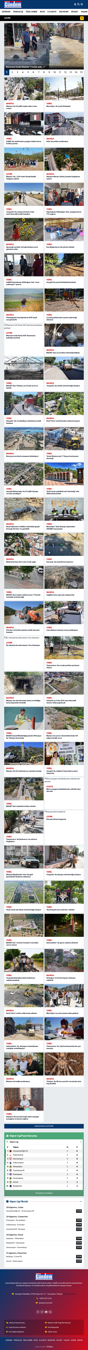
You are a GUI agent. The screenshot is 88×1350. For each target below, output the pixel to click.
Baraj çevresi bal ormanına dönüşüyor (22, 456)
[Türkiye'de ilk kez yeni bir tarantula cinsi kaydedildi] (64, 1064)
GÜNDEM (6, 12)
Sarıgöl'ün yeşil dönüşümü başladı (61, 282)
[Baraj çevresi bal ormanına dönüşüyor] (24, 438)
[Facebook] (38, 1312)
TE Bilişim (49, 1347)
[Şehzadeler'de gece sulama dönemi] (64, 925)
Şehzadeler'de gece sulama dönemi (62, 943)
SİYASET (74, 12)
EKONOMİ (63, 12)
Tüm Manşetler (53, 1327)
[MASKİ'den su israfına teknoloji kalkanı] (64, 335)
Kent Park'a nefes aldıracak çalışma (21, 1013)
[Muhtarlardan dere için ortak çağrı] (24, 544)
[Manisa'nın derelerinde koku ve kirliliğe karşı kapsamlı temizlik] (24, 683)
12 (65, 72)
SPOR (42, 12)
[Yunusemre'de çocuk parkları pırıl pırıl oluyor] (64, 647)
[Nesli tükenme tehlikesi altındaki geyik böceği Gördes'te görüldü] (24, 509)
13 (70, 72)
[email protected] (69, 1294)
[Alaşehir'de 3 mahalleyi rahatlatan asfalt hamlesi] (24, 403)
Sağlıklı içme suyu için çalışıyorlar (60, 595)
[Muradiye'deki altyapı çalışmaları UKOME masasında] (64, 509)
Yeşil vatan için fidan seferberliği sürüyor (23, 910)
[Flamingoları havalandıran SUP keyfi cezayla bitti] (24, 300)
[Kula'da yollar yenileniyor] (64, 123)
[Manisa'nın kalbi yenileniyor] (24, 1064)
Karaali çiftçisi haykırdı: (56, 819)
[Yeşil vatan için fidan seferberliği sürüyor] (24, 892)
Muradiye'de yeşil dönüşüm (58, 106)
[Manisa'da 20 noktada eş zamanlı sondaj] (24, 753)
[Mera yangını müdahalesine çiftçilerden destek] (64, 780)
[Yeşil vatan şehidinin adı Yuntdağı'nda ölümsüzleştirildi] (64, 474)
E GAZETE (52, 12)
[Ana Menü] (82, 4)
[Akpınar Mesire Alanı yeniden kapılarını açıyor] (64, 159)
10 (54, 72)
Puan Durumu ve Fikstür (17, 1327)
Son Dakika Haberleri (16, 1332)
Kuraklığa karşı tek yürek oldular (60, 247)
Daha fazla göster (44, 1126)
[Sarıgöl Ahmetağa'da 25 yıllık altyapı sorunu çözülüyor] (24, 474)
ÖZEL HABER (31, 12)
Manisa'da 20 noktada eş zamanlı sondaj (23, 771)
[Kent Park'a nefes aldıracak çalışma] (24, 995)
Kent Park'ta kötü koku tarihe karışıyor (63, 421)
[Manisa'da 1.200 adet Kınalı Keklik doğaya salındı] (24, 159)
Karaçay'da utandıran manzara (59, 562)
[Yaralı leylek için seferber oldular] (64, 892)
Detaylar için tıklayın (44, 1193)
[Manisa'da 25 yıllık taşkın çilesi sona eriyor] (24, 88)
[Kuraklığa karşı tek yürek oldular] (64, 229)
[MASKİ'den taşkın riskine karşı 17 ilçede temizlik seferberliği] (24, 577)
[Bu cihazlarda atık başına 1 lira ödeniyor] (24, 637)
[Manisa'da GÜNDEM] (12, 4)
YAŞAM (84, 12)
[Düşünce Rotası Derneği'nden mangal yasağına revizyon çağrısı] (24, 1099)
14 (76, 72)
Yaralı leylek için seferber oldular (60, 910)
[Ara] (78, 4)
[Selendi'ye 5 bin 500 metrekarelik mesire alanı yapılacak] (64, 683)
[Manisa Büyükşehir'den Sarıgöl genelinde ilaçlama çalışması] (24, 857)
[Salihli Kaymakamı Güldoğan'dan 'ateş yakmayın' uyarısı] (24, 264)
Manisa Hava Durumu (17, 1323)
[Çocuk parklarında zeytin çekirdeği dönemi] (64, 300)
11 (60, 72)
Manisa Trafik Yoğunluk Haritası (59, 1323)
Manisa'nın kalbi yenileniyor (18, 1081)
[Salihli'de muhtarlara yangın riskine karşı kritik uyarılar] (24, 123)
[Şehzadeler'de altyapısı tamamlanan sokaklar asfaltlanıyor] (24, 1028)
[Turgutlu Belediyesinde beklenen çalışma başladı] (24, 960)
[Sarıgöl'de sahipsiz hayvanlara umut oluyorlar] (64, 753)
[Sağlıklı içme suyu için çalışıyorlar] (64, 577)
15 (81, 72)
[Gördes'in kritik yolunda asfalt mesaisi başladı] (24, 612)
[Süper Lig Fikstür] (81, 1202)
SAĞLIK (73, 1340)
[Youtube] (46, 1312)
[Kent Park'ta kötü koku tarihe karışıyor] (64, 403)
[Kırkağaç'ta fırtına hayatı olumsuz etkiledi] (64, 960)
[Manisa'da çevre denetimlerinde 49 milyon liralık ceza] (64, 718)
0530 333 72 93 (45, 1298)
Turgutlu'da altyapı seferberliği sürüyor (63, 874)
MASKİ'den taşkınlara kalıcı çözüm (21, 806)
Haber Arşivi (52, 1332)
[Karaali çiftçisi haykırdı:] (64, 811)
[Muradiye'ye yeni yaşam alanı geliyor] (64, 995)
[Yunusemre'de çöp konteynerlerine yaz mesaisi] (64, 1028)
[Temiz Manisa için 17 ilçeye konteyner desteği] (64, 438)
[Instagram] (42, 1312)
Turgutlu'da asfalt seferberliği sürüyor (63, 386)
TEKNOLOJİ (18, 12)
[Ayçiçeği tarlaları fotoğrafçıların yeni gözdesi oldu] (24, 229)
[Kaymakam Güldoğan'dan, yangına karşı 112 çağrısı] (64, 194)
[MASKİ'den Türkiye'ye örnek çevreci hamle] (24, 368)
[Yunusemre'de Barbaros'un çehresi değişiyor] (24, 821)
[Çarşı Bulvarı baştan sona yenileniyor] (64, 612)
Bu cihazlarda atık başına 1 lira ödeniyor (23, 645)
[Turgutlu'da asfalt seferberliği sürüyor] (64, 368)
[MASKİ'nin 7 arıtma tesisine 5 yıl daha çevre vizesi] (24, 925)
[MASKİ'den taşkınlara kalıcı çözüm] (24, 788)
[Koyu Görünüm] (75, 4)
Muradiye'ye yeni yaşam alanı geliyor (62, 1013)
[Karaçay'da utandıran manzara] (64, 544)
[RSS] (50, 1312)
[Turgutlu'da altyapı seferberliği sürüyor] (64, 857)
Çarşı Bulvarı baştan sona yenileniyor (62, 630)
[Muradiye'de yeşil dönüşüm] (64, 88)
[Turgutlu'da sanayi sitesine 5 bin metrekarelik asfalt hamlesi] (24, 194)
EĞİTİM (79, 1340)
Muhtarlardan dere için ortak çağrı (21, 562)
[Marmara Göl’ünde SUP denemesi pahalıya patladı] (24, 327)
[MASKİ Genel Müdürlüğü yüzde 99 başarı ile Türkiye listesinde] (24, 718)
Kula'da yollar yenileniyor (57, 141)
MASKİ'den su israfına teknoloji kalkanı (63, 353)
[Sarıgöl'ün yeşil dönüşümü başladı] (64, 264)
